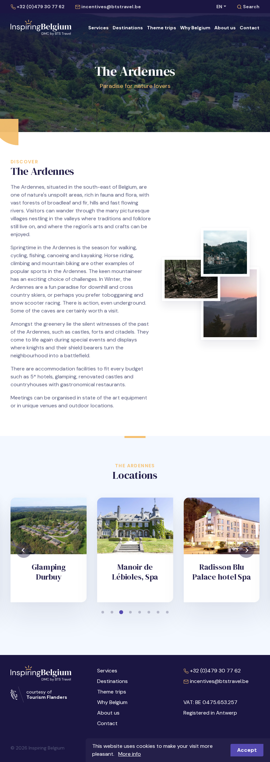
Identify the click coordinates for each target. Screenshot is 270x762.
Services (98, 28)
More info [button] (129, 753)
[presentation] (24, 550)
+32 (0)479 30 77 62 (40, 7)
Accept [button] (247, 750)
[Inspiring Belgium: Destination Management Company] (42, 28)
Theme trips (161, 28)
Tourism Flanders (46, 697)
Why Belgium (195, 28)
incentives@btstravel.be (110, 7)
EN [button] (219, 7)
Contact (249, 28)
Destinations (128, 28)
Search (250, 7)
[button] (102, 612)
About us (225, 28)
